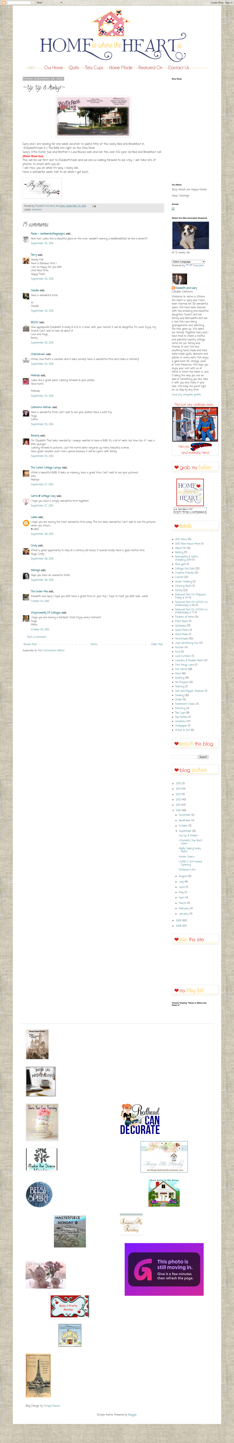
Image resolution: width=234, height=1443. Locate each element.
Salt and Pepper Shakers (189, 691)
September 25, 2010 (42, 243)
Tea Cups (180, 713)
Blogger (132, 1415)
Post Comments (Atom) (51, 651)
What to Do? (182, 730)
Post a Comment (36, 637)
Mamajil (35, 570)
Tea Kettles (181, 717)
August (183, 876)
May (182, 892)
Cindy (34, 546)
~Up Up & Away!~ (188, 836)
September (186, 831)
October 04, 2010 (40, 601)
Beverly (35, 436)
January (184, 914)
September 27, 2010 (42, 485)
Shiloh (178, 700)
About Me (180, 548)
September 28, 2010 (42, 534)
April (182, 898)
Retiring (179, 687)
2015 (179, 784)
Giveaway (180, 626)
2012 (179, 800)
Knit (177, 652)
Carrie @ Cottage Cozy (43, 496)
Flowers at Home (184, 617)
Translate (198, 266)
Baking (179, 552)
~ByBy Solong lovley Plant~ (189, 850)
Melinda (35, 376)
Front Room (181, 621)
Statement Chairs (185, 704)
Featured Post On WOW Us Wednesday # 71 (191, 611)
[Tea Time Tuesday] (46, 1288)
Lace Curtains (183, 656)
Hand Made (181, 634)
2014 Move (181, 539)
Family (178, 590)
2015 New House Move (187, 544)
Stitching (180, 708)
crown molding (183, 582)
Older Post (157, 644)
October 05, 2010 (40, 630)
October (183, 826)
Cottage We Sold (184, 569)
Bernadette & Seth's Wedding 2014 (186, 558)
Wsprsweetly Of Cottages (46, 613)
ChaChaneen (38, 354)
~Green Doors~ (186, 857)
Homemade (181, 639)
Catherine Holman (41, 407)
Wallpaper (181, 726)
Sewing (179, 695)
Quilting (179, 678)
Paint (178, 674)
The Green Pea (39, 592)
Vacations (37, 209)
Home (94, 644)
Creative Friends (184, 573)
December (185, 815)
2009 (179, 921)
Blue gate (180, 564)
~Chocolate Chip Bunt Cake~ (190, 842)
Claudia (35, 290)
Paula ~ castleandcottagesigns (48, 234)
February (184, 909)
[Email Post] (93, 206)
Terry (34, 255)
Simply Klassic (52, 1406)
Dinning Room (183, 586)
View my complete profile (186, 395)
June (182, 887)
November (185, 821)
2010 (179, 810)
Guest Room (182, 630)
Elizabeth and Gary (186, 288)
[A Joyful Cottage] (164, 1206)
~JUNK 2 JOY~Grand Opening (190, 863)
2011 (178, 805)
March (183, 903)
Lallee (34, 517)
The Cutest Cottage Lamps (46, 468)
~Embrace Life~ (187, 870)
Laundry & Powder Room (189, 661)
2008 (179, 926)
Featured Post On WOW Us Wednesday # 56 (191, 603)
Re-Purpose (181, 682)
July (182, 882)
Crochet (179, 577)
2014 (179, 789)
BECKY (34, 322)
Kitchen (179, 648)
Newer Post (30, 644)
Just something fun (186, 643)
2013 (179, 794)
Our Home (181, 669)
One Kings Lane (184, 665)
